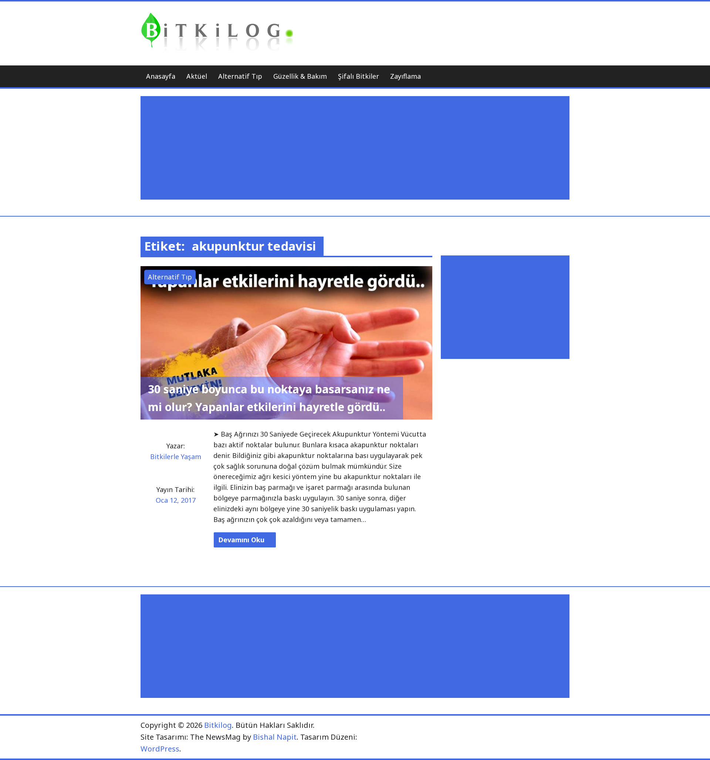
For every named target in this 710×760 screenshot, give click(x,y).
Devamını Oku (242, 539)
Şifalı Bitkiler (358, 76)
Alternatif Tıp (240, 76)
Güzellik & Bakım (300, 76)
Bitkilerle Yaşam (175, 456)
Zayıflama (405, 76)
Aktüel (196, 76)
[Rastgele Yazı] (545, 76)
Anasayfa (160, 76)
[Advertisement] (356, 148)
